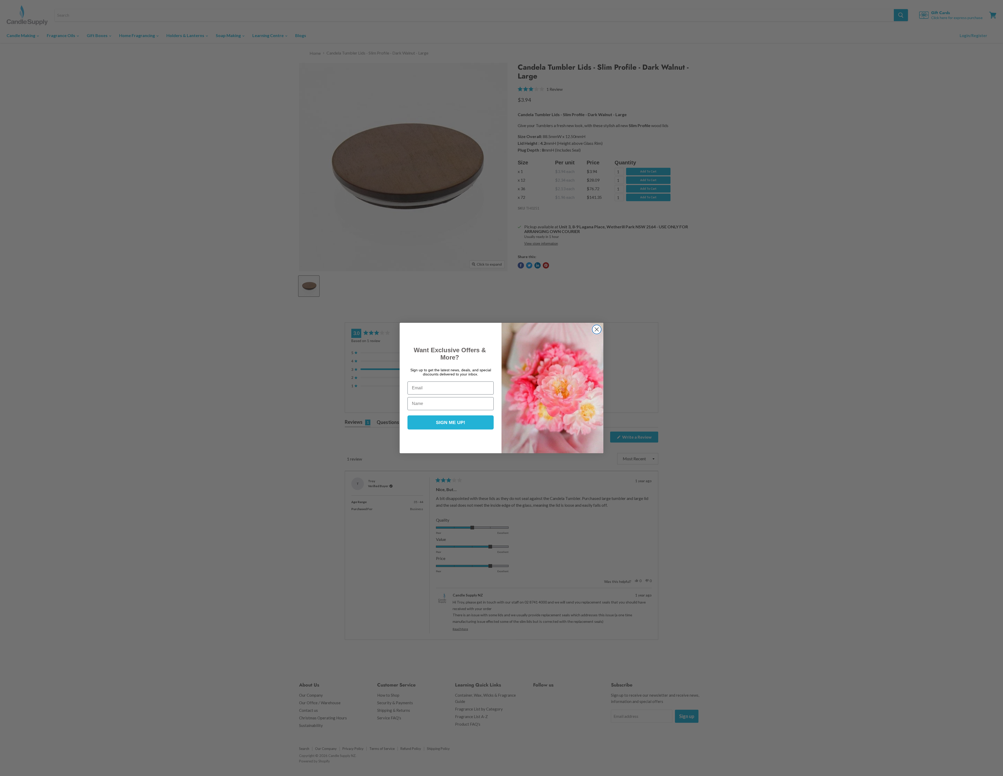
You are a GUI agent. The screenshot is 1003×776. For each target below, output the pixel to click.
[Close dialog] (596, 329)
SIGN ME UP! (450, 422)
